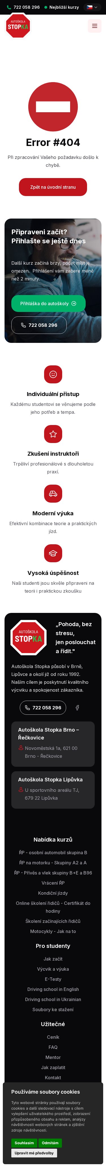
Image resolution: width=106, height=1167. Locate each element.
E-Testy (53, 979)
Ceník (53, 1037)
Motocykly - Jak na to (53, 931)
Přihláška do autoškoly (44, 303)
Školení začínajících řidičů (53, 921)
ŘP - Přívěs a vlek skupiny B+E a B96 (53, 873)
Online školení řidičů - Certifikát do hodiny (53, 907)
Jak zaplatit (53, 1067)
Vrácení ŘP (53, 883)
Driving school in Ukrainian (53, 999)
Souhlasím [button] (24, 1143)
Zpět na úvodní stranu (53, 187)
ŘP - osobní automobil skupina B (53, 852)
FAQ (53, 1047)
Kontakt (53, 1077)
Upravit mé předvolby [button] (34, 1153)
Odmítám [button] (50, 1143)
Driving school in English (53, 989)
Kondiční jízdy (53, 893)
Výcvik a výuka (53, 969)
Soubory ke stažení (53, 1009)
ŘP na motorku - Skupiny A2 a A (53, 862)
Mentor (53, 1057)
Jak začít (53, 959)
